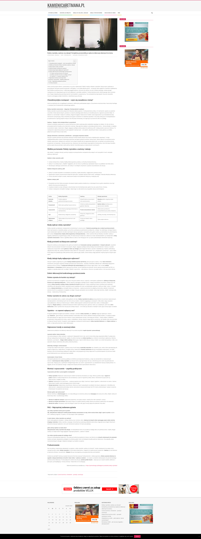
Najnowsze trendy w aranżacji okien (57, 77)
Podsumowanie (53, 83)
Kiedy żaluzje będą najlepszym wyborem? (59, 70)
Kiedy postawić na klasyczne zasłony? (58, 68)
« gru (49, 529)
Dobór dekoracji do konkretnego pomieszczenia (60, 71)
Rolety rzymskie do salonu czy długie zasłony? (61, 74)
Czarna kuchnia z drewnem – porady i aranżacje (70, 474)
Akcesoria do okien (82, 55)
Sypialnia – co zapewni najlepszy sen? (60, 76)
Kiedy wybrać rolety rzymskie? (56, 66)
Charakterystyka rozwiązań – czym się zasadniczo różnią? (62, 63)
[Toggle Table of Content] (74, 61)
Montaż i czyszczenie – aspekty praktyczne (59, 79)
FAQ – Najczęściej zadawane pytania (57, 81)
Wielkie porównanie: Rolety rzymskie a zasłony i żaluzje (62, 65)
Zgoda (137, 536)
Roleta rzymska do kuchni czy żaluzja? (60, 73)
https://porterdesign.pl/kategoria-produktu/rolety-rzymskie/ (101, 465)
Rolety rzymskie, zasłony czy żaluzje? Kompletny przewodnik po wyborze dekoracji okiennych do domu (113, 506)
